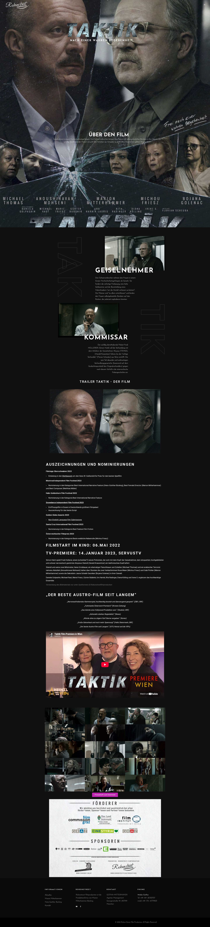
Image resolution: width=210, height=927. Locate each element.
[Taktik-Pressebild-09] (105, 749)
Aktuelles (48, 895)
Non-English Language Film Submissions (65, 520)
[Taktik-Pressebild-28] (65, 783)
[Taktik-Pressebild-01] (65, 716)
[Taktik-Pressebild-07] (65, 749)
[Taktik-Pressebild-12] (145, 749)
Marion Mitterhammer (53, 898)
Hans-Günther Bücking (53, 902)
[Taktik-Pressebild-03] (105, 732)
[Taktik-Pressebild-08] (65, 732)
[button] (105, 795)
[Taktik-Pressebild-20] (145, 716)
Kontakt (48, 905)
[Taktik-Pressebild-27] (105, 783)
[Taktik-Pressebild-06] (105, 716)
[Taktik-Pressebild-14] (105, 766)
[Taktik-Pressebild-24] (145, 766)
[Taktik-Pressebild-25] (145, 783)
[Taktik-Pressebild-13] (65, 766)
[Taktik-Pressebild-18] (145, 732)
